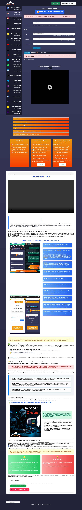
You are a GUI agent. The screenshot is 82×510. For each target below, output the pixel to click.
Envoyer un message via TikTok (20, 489)
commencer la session (68, 3)
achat (41, 164)
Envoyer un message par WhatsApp (18, 485)
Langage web (9, 500)
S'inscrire (55, 3)
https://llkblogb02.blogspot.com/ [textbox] (38, 33)
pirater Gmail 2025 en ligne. (56, 245)
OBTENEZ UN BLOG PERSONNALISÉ (51, 12)
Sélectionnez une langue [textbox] (11, 502)
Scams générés (27, 52)
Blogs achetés (43, 52)
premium (64, 40)
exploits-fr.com (13, 357)
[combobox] (54, 34)
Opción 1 (49, 68)
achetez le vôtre (64, 35)
